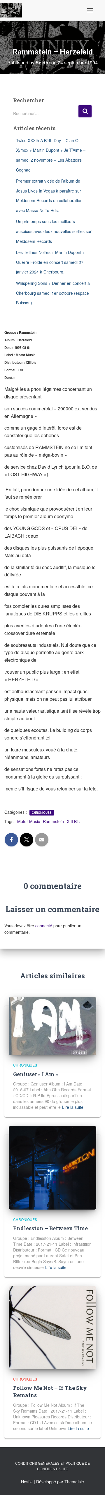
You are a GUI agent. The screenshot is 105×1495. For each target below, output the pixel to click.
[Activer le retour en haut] (93, 1483)
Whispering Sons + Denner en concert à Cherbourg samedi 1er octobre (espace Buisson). (53, 293)
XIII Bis (73, 821)
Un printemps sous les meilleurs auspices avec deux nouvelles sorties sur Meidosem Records (54, 231)
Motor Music (28, 821)
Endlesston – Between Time (50, 1228)
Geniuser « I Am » (35, 1074)
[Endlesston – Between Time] (52, 1167)
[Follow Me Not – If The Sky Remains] (52, 1327)
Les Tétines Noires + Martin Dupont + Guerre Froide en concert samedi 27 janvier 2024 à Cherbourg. (50, 262)
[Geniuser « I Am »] (52, 1025)
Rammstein (53, 821)
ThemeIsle (74, 1482)
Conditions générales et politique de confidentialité (52, 1466)
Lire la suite (72, 1107)
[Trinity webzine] (13, 10)
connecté (43, 926)
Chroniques (42, 813)
